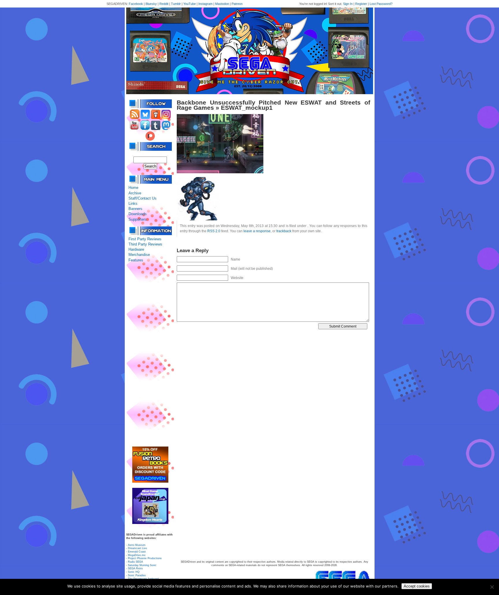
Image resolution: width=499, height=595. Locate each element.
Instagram (205, 3)
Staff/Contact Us (143, 198)
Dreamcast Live (137, 548)
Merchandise (139, 254)
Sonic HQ (133, 571)
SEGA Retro (135, 568)
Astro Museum (137, 545)
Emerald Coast (137, 551)
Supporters (138, 219)
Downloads (138, 214)
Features (136, 260)
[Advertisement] (150, 354)
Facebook (136, 3)
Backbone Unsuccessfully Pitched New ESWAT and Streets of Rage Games (273, 105)
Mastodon (222, 3)
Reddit (163, 3)
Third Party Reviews (145, 244)
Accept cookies (417, 586)
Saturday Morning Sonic (142, 565)
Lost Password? (381, 3)
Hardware (136, 249)
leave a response (257, 231)
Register (361, 3)
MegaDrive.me (137, 555)
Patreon (237, 3)
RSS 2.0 (213, 231)
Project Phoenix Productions (145, 558)
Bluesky (151, 3)
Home (133, 187)
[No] (492, 587)
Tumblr (176, 3)
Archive (135, 193)
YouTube (189, 3)
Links (133, 203)
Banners (135, 209)
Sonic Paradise (137, 575)
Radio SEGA (135, 561)
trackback (283, 231)
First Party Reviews (145, 239)
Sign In (348, 3)
